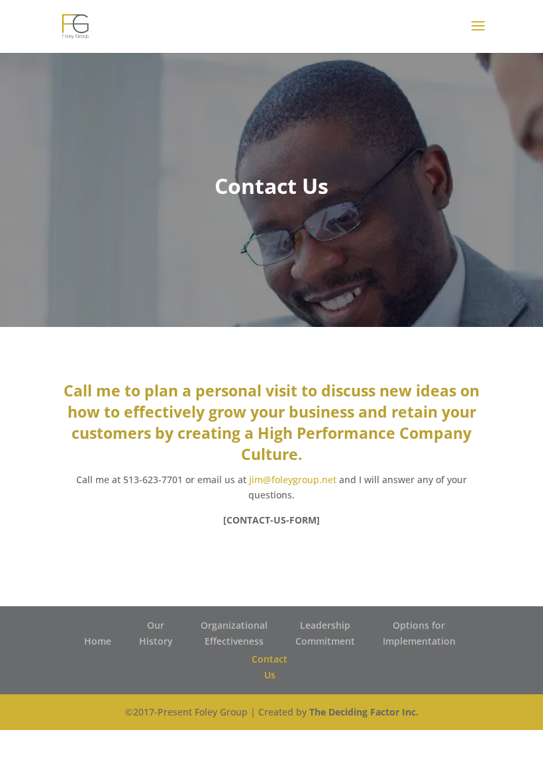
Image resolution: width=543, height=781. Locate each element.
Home (97, 641)
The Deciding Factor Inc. (364, 712)
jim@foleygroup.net (292, 479)
